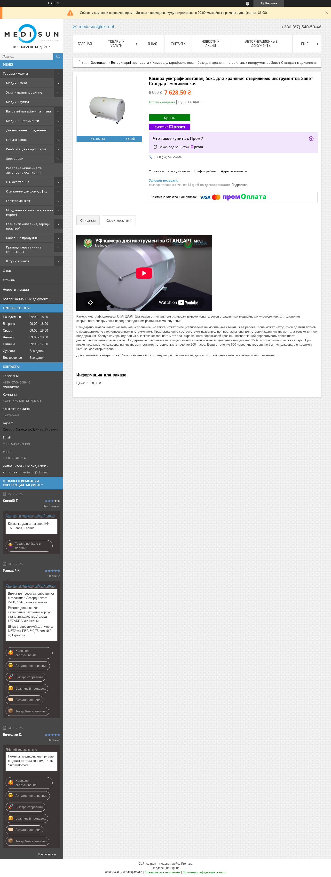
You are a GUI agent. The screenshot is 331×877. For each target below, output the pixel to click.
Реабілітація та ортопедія (26, 149)
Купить (169, 117)
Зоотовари (14, 158)
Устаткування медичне (24, 92)
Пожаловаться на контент (162, 872)
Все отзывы (47, 854)
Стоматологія (16, 139)
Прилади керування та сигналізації (23, 249)
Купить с (161, 127)
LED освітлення (17, 182)
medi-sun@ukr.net (16, 443)
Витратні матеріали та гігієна (28, 111)
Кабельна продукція (22, 238)
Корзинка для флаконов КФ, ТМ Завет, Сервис (29, 526)
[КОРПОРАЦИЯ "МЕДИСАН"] (31, 34)
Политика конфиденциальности (204, 872)
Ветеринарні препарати (130, 62)
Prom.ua (186, 863)
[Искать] (58, 56)
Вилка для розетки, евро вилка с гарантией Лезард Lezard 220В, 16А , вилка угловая (31, 598)
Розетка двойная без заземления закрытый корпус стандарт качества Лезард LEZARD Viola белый (29, 614)
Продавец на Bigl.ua (166, 868)
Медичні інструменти (22, 121)
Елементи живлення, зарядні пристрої (28, 226)
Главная (85, 44)
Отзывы (9, 280)
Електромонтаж (18, 201)
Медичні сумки (17, 102)
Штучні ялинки (17, 261)
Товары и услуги (15, 73)
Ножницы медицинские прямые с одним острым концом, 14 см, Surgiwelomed (31, 761)
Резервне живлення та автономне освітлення (24, 170)
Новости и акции (16, 289)
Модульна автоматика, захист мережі (29, 212)
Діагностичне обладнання (26, 130)
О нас (7, 270)
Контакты (178, 44)
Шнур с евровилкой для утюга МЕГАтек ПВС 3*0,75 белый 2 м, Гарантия (30, 631)
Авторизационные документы (26, 299)
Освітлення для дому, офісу (26, 191)
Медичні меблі (17, 83)
